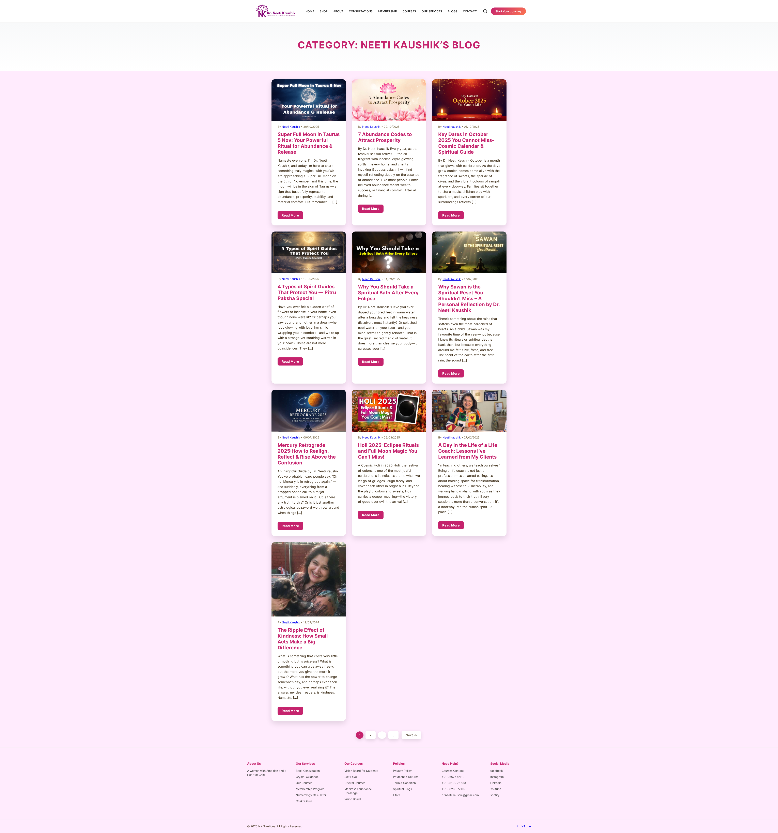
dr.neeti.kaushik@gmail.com (460, 795)
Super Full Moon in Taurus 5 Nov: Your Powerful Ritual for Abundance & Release (309, 143)
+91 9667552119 (453, 776)
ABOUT (338, 11)
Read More (290, 215)
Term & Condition (404, 783)
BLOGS (452, 11)
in (530, 826)
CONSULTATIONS (361, 11)
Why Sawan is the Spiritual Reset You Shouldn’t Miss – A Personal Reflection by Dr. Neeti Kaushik (469, 298)
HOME (310, 11)
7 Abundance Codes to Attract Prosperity (385, 137)
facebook (496, 770)
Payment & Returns (405, 776)
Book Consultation (308, 770)
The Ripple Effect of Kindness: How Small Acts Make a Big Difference (303, 639)
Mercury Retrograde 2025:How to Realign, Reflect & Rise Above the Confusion (307, 454)
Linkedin (495, 783)
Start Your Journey (508, 11)
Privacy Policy (402, 770)
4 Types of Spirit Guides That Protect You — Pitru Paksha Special (307, 292)
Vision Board (352, 799)
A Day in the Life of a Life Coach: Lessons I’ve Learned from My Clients (467, 451)
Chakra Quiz (304, 801)
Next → (411, 735)
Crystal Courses (354, 783)
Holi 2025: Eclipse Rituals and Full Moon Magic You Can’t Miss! (388, 451)
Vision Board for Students (361, 770)
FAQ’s (396, 795)
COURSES (409, 11)
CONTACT (470, 11)
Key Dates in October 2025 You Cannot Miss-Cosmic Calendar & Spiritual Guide (466, 143)
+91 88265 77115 (453, 789)
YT (523, 826)
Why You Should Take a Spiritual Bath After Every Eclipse (388, 292)
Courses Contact (453, 770)
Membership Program (310, 789)
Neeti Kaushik (291, 126)
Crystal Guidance (307, 776)
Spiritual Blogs (402, 789)
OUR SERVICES (432, 11)
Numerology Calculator (311, 795)
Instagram (497, 776)
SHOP (324, 11)
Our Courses (304, 783)
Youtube (495, 789)
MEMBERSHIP (387, 11)
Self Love (350, 776)
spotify (494, 795)
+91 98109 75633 (454, 783)
